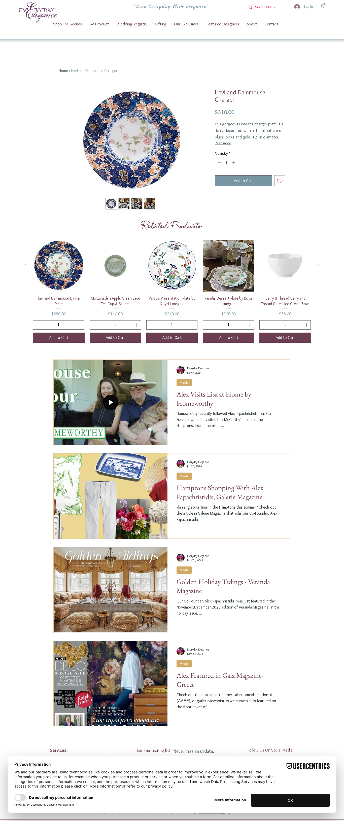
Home (63, 70)
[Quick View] (59, 266)
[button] (323, 6)
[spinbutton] (226, 162)
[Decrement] (219, 162)
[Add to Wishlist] (279, 180)
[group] (172, 291)
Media (184, 382)
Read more (223, 143)
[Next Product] (318, 265)
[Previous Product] (26, 265)
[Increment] (234, 162)
